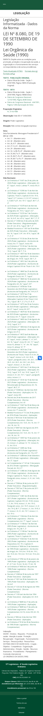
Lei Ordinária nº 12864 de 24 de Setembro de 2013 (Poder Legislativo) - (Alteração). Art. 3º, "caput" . (23, 458)
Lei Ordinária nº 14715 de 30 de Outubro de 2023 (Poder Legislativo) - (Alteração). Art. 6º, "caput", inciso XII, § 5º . (23, 306)
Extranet (21, 712)
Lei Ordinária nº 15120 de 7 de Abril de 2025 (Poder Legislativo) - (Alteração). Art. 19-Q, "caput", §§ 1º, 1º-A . (23, 248)
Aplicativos (21, 708)
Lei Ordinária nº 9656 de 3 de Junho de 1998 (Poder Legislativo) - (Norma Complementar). (22, 569)
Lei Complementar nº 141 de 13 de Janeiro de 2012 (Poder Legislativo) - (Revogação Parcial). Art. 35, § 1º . (23, 465)
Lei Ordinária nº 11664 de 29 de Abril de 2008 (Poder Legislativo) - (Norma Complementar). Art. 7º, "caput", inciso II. (22, 518)
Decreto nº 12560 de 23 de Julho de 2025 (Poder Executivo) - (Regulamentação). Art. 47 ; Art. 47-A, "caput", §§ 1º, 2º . (23, 223)
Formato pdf (8, 74)
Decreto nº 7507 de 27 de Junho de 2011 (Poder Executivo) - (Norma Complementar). (22, 491)
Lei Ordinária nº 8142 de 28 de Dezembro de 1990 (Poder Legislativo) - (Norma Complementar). (23, 624)
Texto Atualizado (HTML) (13, 71)
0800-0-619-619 (22, 681)
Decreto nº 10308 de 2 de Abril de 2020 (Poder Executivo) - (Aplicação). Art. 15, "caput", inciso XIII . (22, 392)
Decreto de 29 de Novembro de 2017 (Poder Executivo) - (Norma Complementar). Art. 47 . (21, 400)
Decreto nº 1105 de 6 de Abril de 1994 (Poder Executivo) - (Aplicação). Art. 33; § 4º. (22, 597)
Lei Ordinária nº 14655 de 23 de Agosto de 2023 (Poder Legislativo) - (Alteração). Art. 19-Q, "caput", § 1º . (23, 322)
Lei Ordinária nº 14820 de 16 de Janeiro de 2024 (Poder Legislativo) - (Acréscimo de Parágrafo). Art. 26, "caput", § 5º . (23, 281)
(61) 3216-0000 (29, 684)
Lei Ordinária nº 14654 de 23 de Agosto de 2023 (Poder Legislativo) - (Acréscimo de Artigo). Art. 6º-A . (23, 329)
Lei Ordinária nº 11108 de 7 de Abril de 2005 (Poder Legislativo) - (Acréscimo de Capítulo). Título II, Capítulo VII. (22, 533)
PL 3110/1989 (12, 111)
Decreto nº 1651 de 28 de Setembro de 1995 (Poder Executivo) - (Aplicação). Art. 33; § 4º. (22, 581)
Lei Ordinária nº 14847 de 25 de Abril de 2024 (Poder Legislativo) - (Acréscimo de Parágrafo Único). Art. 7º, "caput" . (22, 274)
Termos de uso (21, 703)
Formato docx (30, 71)
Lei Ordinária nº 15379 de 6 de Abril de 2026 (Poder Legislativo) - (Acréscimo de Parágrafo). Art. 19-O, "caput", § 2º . (22, 208)
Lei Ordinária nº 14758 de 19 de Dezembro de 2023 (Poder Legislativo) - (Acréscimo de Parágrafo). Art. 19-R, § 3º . (23, 289)
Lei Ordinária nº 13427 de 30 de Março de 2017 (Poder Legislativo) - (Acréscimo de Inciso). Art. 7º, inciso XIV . (23, 407)
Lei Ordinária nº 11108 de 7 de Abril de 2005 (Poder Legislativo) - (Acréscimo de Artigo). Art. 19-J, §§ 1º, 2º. (22, 526)
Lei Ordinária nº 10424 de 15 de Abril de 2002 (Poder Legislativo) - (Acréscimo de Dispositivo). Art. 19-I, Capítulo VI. (22, 541)
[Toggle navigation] (4, 3)
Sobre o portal (21, 698)
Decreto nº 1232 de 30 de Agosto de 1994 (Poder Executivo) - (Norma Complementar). (23, 589)
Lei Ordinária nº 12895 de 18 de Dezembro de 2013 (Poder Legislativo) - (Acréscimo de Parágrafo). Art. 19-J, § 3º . (22, 450)
